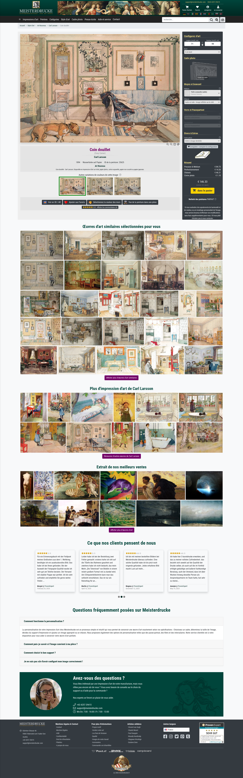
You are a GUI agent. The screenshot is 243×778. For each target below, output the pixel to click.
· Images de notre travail (100, 739)
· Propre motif (96, 727)
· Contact (59, 727)
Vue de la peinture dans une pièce (142, 202)
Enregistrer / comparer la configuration (203, 147)
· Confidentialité (61, 736)
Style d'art (65, 19)
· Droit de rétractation (63, 739)
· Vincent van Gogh (133, 727)
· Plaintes (59, 742)
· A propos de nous (62, 745)
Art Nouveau (41, 26)
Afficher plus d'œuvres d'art (121, 530)
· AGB (57, 733)
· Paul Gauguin (132, 733)
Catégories (54, 19)
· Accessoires (96, 742)
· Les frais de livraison (99, 733)
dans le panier (204, 190)
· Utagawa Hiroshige (134, 739)
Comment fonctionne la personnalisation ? (44, 621)
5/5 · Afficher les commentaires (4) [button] (105, 207)
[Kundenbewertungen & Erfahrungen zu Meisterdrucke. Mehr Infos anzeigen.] (211, 732)
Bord (185, 49)
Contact (116, 19)
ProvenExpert (49, 586)
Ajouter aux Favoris (76, 202)
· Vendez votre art (98, 730)
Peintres (43, 19)
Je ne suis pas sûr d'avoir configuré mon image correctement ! (53, 661)
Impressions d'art (30, 19)
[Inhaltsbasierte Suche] (216, 19)
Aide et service (104, 19)
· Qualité (94, 736)
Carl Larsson (53, 26)
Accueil (22, 26)
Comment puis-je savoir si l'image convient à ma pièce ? (51, 644)
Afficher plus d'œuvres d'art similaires (121, 378)
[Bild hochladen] (222, 19)
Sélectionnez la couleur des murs (106, 202)
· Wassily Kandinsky (134, 736)
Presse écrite (90, 19)
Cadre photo (77, 19)
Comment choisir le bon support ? (40, 652)
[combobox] (202, 52)
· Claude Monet (132, 730)
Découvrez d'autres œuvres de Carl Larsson (121, 456)
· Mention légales (62, 730)
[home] (20, 19)
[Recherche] (211, 19)
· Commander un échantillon (101, 745)
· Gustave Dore (132, 742)
